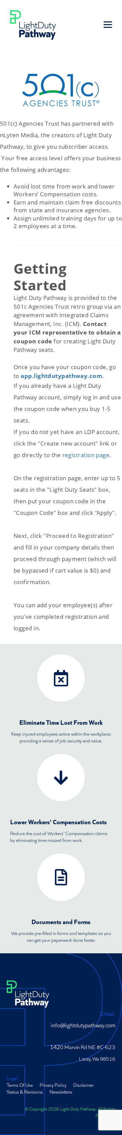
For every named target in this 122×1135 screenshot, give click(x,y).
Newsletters (60, 1091)
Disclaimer (83, 1084)
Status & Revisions (25, 1091)
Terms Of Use (20, 1084)
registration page (86, 455)
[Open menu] (108, 24)
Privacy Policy (53, 1084)
